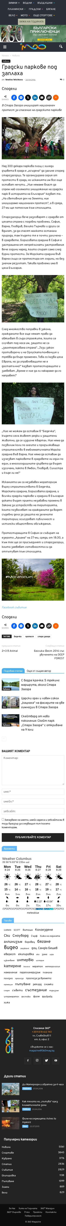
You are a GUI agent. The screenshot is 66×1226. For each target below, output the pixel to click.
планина (47, 972)
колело (27, 966)
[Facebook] (27, 1061)
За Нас (12, 1208)
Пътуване (8, 1181)
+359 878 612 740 (42, 1032)
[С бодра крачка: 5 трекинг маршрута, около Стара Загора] (10, 684)
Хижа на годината (50, 936)
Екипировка (9, 1175)
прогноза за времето (38, 978)
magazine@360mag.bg (41, 1050)
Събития (7, 1170)
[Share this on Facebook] (14, 97)
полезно (8, 978)
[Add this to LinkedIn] (35, 97)
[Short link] (49, 97)
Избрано (6, 689)
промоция (8, 984)
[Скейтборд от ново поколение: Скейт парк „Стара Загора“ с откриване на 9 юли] (10, 720)
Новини (6, 61)
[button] (61, 47)
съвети (17, 990)
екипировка (26, 954)
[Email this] (42, 97)
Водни (27, 3)
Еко (4, 707)
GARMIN (7, 930)
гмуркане (24, 948)
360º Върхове (14, 1212)
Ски (7, 936)
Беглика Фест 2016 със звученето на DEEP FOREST (49, 654)
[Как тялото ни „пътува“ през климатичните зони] (10, 1106)
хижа (7, 1002)
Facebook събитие (14, 607)
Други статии (15, 1076)
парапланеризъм (30, 972)
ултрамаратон (11, 996)
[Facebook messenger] (21, 97)
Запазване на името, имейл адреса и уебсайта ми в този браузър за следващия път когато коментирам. (33, 824)
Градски (35, 9)
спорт (7, 990)
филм (36, 996)
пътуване (22, 984)
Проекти (37, 1212)
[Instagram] (37, 1060)
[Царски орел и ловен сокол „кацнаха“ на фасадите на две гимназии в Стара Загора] (10, 702)
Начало (5, 55)
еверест (10, 954)
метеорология (52, 966)
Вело (12, 15)
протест (29, 636)
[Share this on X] (28, 97)
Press (27, 1212)
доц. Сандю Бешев (45, 948)
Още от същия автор (39, 671)
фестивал (26, 996)
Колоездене (44, 930)
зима (44, 954)
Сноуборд (20, 936)
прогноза (19, 978)
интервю (25, 960)
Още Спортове (42, 15)
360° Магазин (47, 1208)
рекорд (37, 984)
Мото (24, 15)
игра (52, 954)
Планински (15, 9)
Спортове (8, 1152)
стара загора (44, 636)
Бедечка (17, 636)
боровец (30, 942)
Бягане (51, 9)
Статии (7, 1164)
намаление (10, 972)
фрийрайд (47, 996)
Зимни (12, 3)
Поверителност (33, 1216)
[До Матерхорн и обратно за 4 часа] (10, 1089)
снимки (48, 984)
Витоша (28, 930)
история (40, 960)
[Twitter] (46, 1061)
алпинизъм (13, 942)
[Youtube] (55, 1061)
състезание (36, 990)
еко (37, 954)
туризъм (54, 990)
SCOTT (17, 930)
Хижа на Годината (31, 21)
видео (11, 948)
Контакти (51, 1212)
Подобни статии (13, 671)
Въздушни (44, 3)
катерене (12, 966)
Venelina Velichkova (14, 80)
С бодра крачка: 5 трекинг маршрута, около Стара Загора (40, 685)
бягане (44, 942)
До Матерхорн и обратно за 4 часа (43, 1084)
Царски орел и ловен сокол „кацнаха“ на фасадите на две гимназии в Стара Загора (42, 703)
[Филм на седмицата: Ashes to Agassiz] (10, 1123)
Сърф (34, 936)
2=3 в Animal (10, 651)
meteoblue (33, 912)
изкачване (9, 960)
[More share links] (56, 97)
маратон (37, 966)
